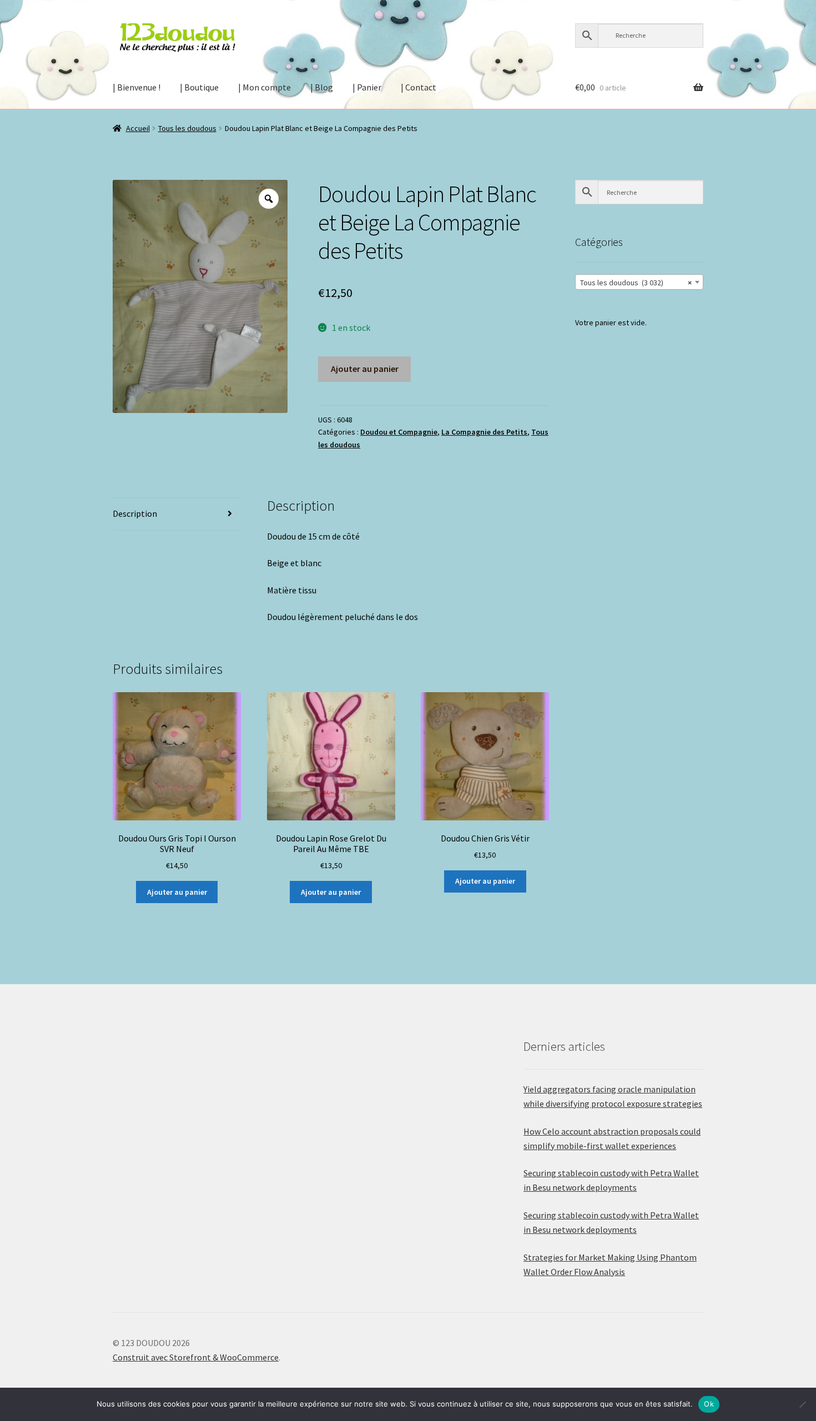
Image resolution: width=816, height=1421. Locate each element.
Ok (709, 1403)
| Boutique (199, 87)
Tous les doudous (187, 128)
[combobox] (639, 282)
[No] (802, 1404)
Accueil (138, 128)
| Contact (418, 87)
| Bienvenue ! (136, 87)
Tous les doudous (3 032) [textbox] (636, 283)
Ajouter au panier (365, 368)
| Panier (366, 87)
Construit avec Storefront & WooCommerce (196, 1357)
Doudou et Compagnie (398, 432)
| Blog (321, 87)
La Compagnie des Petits (484, 432)
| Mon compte (264, 87)
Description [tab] (135, 513)
